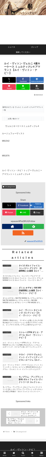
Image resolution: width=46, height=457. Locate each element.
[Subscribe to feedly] (33, 226)
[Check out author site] (12, 226)
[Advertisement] (23, 29)
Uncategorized (10, 187)
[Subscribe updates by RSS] (23, 232)
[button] (37, 87)
